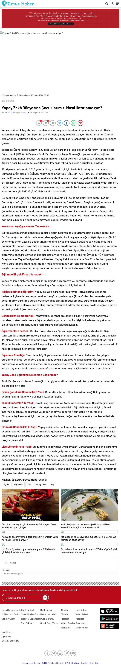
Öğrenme (18, 484)
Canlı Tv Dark (27, 609)
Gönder (6, 570)
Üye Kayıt (6, 636)
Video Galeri (81, 614)
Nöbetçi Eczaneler (30, 618)
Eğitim (6, 484)
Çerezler (61, 663)
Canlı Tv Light (8, 618)
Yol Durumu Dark (10, 614)
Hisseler (65, 618)
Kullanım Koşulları (80, 663)
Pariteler (65, 627)
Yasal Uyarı (94, 663)
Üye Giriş (6, 632)
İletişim (37, 663)
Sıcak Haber (81, 627)
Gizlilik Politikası (49, 663)
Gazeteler (80, 623)
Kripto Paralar (68, 623)
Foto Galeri (80, 609)
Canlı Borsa (46, 609)
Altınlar (64, 609)
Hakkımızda (27, 663)
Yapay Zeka (41, 484)
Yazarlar (79, 618)
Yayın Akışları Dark (30, 614)
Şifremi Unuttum (10, 640)
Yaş (52, 484)
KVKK (68, 663)
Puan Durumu (47, 618)
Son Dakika (26, 623)
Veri (29, 484)
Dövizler (65, 614)
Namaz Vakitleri (48, 614)
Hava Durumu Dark (11, 609)
